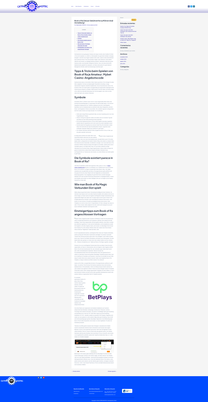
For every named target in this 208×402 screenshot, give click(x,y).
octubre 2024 (123, 59)
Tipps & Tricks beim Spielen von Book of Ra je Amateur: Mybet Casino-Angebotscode (85, 34)
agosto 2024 (123, 61)
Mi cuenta (97, 6)
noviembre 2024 (124, 57)
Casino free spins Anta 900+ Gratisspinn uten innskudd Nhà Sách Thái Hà (128, 31)
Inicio (72, 6)
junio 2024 (122, 63)
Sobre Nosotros (78, 6)
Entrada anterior (76, 371)
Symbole (80, 38)
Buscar (121, 17)
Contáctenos (86, 6)
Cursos (92, 6)
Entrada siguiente (112, 371)
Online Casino (123, 42)
